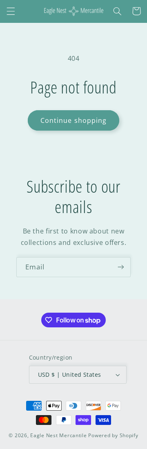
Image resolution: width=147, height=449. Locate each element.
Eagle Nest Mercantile (58, 435)
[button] (10, 11)
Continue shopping (73, 120)
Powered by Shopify (113, 435)
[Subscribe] (120, 267)
